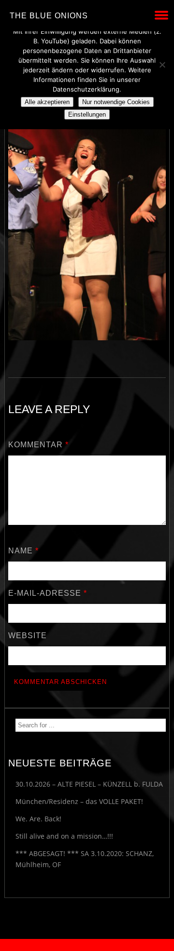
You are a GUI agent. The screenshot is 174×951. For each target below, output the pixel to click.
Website (27, 635)
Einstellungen (87, 114)
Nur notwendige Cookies (116, 102)
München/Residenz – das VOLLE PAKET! (79, 801)
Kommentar (38, 445)
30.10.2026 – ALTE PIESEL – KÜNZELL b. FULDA (89, 784)
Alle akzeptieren (47, 102)
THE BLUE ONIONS (49, 16)
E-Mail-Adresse (47, 593)
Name (23, 551)
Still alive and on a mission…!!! (64, 836)
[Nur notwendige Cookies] (162, 64)
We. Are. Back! (38, 818)
